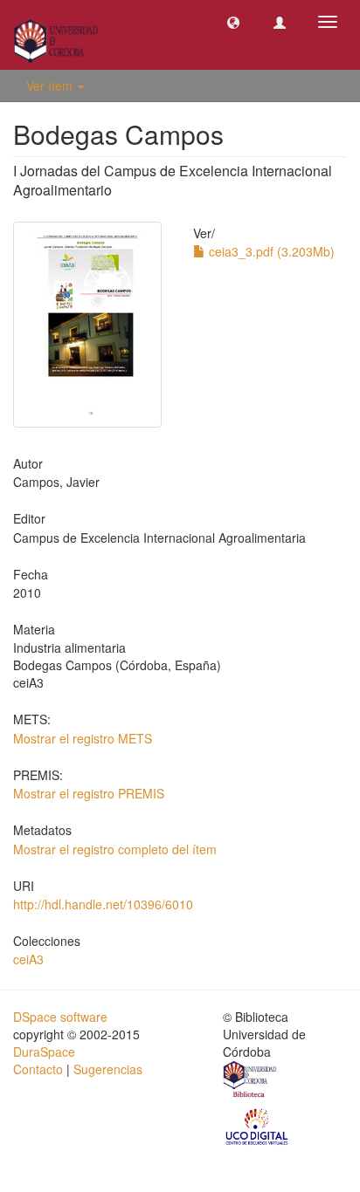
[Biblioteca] (251, 1081)
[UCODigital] (258, 1125)
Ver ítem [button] (51, 85)
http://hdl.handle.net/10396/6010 (103, 904)
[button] (233, 22)
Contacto (38, 1069)
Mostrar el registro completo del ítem (115, 849)
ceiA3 (28, 959)
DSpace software (60, 1016)
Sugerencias (107, 1069)
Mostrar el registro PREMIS (88, 793)
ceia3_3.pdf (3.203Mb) (270, 251)
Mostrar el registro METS (82, 738)
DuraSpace (44, 1051)
